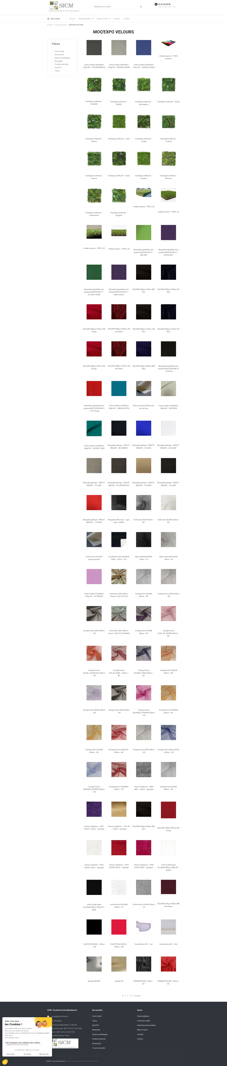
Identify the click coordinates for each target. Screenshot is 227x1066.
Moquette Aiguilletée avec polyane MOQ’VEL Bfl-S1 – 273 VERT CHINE (94, 292)
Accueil (49, 25)
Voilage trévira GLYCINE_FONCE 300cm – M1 (144, 673)
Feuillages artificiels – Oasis (119, 176)
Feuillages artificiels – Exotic (168, 102)
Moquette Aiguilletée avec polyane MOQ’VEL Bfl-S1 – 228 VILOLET (169, 252)
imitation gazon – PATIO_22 (119, 249)
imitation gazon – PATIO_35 (168, 212)
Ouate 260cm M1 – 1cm (144, 944)
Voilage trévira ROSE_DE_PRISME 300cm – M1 (168, 633)
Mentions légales (72, 1061)
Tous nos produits (61, 25)
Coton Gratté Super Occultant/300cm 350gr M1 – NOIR (94, 907)
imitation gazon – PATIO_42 (143, 207)
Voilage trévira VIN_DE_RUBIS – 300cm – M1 (119, 673)
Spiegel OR (119, 981)
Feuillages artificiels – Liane (119, 139)
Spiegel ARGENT (94, 981)
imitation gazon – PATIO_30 (94, 248)
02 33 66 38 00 (164, 4)
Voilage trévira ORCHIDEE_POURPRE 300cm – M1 (144, 712)
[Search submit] (140, 7)
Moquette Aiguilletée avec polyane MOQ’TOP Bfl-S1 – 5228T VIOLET (119, 292)
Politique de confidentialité (89, 1061)
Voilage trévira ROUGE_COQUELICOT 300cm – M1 (94, 673)
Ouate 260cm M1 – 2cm (168, 944)
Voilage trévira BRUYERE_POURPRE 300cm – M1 (94, 789)
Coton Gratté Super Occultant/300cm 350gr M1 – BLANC (168, 867)
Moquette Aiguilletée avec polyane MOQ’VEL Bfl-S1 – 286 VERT (144, 252)
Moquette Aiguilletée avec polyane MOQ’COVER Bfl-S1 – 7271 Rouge (94, 408)
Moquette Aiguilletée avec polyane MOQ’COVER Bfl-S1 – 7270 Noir (168, 368)
